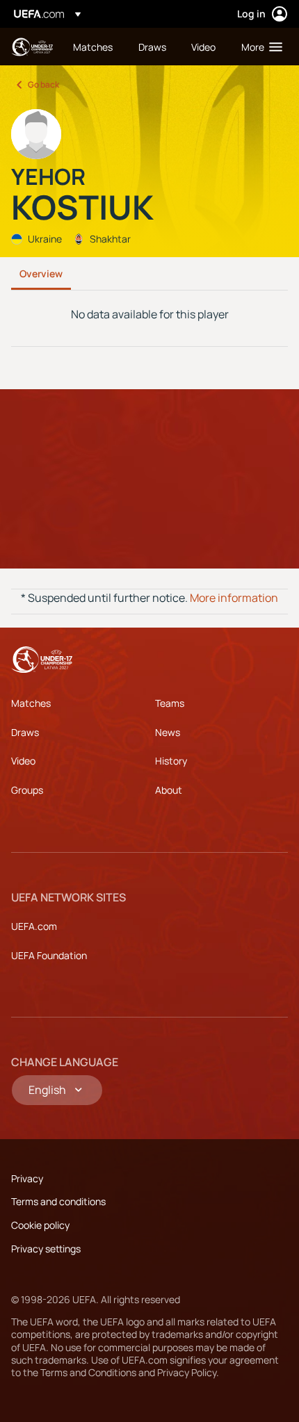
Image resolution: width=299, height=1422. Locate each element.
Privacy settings (46, 1248)
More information (234, 597)
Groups (27, 789)
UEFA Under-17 (32, 47)
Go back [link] (43, 84)
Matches (31, 703)
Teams (169, 703)
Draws (25, 732)
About (168, 789)
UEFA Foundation (49, 955)
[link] (93, 46)
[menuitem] (94, 46)
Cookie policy (40, 1225)
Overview (41, 273)
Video (23, 760)
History (171, 760)
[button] (258, 46)
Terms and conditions (58, 1201)
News (167, 732)
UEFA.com (34, 926)
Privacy (27, 1178)
